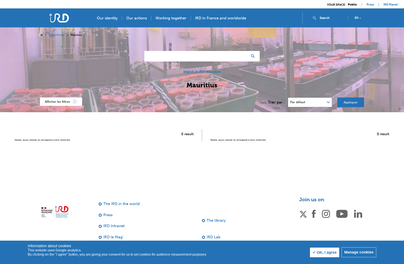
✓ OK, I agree (324, 252)
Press (370, 4)
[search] (332, 18)
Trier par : (276, 102)
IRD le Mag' (113, 237)
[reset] (243, 56)
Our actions (136, 18)
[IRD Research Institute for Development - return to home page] (55, 212)
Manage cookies (358, 252)
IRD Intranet (114, 226)
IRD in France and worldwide (220, 18)
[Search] (254, 56)
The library (216, 220)
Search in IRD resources (202, 71)
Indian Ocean (56, 34)
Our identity (107, 18)
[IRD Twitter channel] (303, 213)
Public (352, 4)
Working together (170, 18)
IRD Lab (214, 237)
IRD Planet (390, 4)
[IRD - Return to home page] (59, 18)
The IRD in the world (121, 204)
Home (41, 35)
